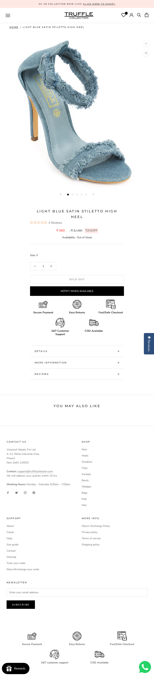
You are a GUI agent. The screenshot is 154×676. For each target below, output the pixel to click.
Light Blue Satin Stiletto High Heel (54, 27)
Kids (84, 499)
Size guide (12, 544)
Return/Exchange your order (23, 569)
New (84, 449)
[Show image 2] (72, 195)
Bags (85, 493)
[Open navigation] (8, 15)
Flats (85, 468)
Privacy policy (89, 532)
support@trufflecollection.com (35, 471)
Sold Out (77, 279)
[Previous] (60, 194)
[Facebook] (8, 492)
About (10, 526)
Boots (85, 480)
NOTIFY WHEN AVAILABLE (77, 291)
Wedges (86, 486)
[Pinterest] (33, 492)
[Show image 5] (86, 195)
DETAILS (41, 351)
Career (10, 532)
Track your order (16, 563)
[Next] (93, 194)
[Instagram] (25, 492)
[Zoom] (146, 43)
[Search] (139, 15)
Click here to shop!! (99, 4)
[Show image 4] (81, 195)
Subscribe (20, 604)
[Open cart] (146, 15)
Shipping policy (91, 544)
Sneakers (87, 462)
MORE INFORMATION (51, 362)
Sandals (86, 474)
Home (14, 27)
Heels (85, 455)
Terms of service (91, 538)
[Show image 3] (77, 195)
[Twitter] (16, 492)
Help (9, 538)
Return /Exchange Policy (96, 526)
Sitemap (11, 557)
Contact (11, 551)
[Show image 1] (68, 195)
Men (84, 505)
